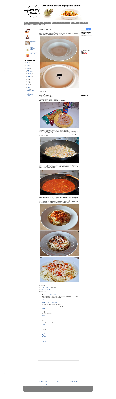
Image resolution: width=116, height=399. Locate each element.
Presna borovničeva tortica (32, 30)
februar (29, 87)
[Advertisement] (58, 370)
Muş (43, 330)
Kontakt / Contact (83, 22)
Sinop (43, 335)
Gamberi (44, 289)
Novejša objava (43, 381)
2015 (28, 65)
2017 (28, 62)
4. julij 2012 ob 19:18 (56, 318)
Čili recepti (49, 22)
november (30, 73)
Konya (43, 338)
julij (28, 79)
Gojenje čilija (54, 22)
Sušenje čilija (32, 53)
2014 (28, 67)
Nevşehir (44, 336)
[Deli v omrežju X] (53, 287)
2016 (28, 63)
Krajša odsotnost (30, 90)
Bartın (43, 334)
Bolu (43, 337)
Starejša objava (74, 381)
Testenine (48, 289)
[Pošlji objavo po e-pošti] (51, 287)
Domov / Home (28, 22)
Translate (85, 38)
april (29, 84)
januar (29, 89)
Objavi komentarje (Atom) (50, 384)
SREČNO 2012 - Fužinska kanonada (31, 95)
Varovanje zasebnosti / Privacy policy (32, 24)
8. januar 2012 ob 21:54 (52, 302)
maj (28, 82)
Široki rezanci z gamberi (30, 93)
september (30, 76)
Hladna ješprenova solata (32, 48)
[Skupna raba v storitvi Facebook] (54, 287)
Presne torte (35, 22)
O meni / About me (74, 22)
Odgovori (44, 299)
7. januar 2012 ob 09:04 (51, 294)
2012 (28, 70)
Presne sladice (42, 22)
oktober (29, 74)
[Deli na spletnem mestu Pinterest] (55, 287)
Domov (58, 381)
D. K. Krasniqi (45, 302)
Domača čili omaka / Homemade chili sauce (33, 37)
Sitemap (42, 24)
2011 (28, 98)
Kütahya (43, 333)
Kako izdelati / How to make (64, 22)
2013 (28, 68)
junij (28, 81)
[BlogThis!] (52, 287)
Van (43, 339)
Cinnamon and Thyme (46, 318)
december (30, 71)
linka (55, 89)
